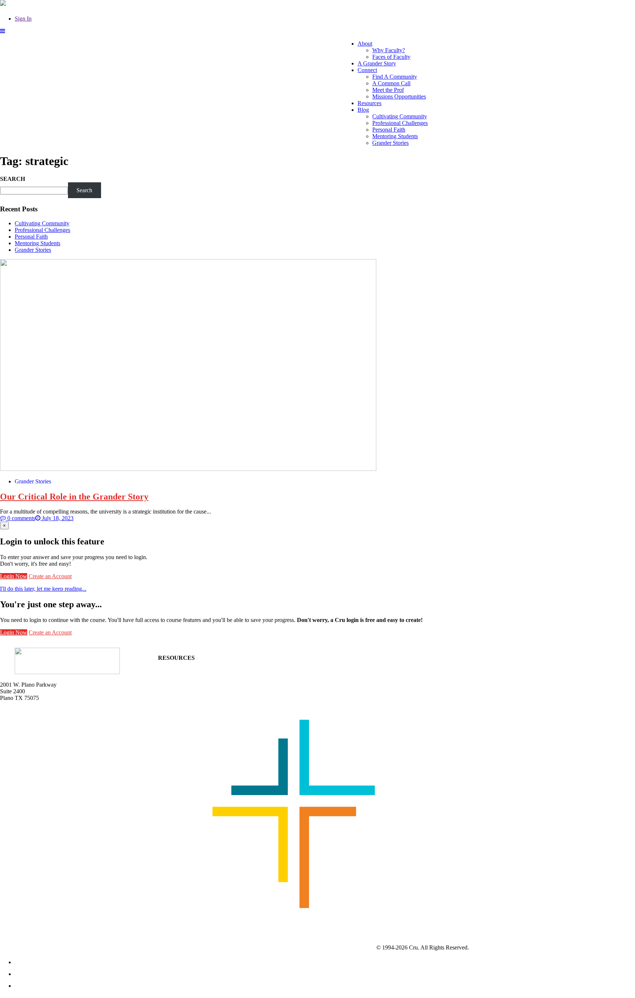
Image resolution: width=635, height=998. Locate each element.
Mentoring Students (395, 136)
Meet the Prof (388, 90)
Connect (367, 70)
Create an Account (50, 576)
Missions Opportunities (399, 96)
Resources (369, 103)
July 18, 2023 (56, 518)
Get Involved (173, 671)
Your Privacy (485, 947)
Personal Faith (388, 129)
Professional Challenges (400, 123)
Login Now (13, 576)
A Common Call (391, 83)
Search (84, 190)
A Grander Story (377, 63)
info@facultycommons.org (31, 710)
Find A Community (394, 77)
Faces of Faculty (391, 57)
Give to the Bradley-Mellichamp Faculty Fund (211, 697)
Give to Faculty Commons (188, 684)
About (365, 43)
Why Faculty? (388, 50)
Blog (363, 110)
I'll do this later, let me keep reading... (43, 589)
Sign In (23, 18)
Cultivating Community (399, 116)
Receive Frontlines (179, 678)
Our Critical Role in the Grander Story (74, 496)
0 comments (20, 518)
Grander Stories (390, 143)
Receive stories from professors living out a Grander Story (225, 703)
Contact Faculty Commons (189, 664)
